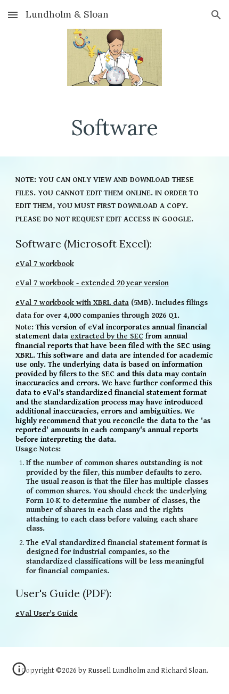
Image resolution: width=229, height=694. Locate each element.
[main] (114, 128)
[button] (13, 14)
